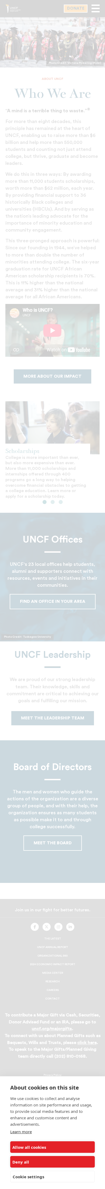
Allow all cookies (29, 1147)
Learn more (21, 1131)
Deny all (20, 1162)
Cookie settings (28, 1176)
